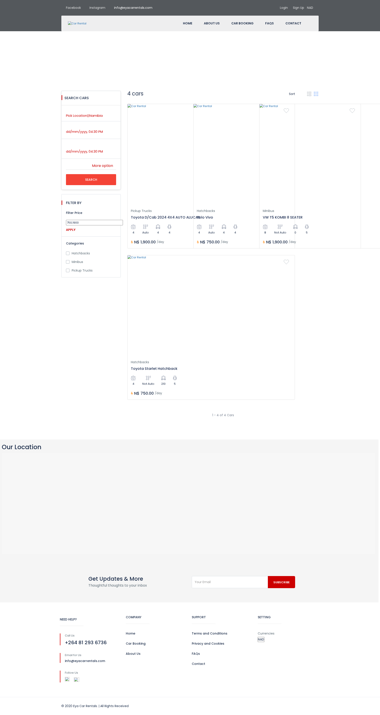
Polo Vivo (205, 217)
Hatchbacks (81, 253)
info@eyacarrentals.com (133, 7)
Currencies (266, 633)
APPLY (70, 230)
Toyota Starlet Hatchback (154, 368)
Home (187, 23)
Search (91, 179)
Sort (292, 94)
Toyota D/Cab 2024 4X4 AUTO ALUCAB (165, 217)
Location (72, 111)
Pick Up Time (76, 127)
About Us (212, 23)
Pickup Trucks (82, 270)
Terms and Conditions (209, 633)
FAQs (269, 23)
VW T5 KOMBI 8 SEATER (283, 217)
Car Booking (242, 23)
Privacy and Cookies (208, 643)
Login (284, 7)
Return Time (75, 146)
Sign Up (298, 7)
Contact (293, 23)
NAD (310, 7)
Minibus (77, 262)
